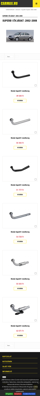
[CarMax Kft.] (9, 3)
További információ (29, 394)
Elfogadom (9, 394)
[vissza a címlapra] (2, 10)
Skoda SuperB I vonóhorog (20, 91)
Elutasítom (18, 394)
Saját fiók (6, 366)
